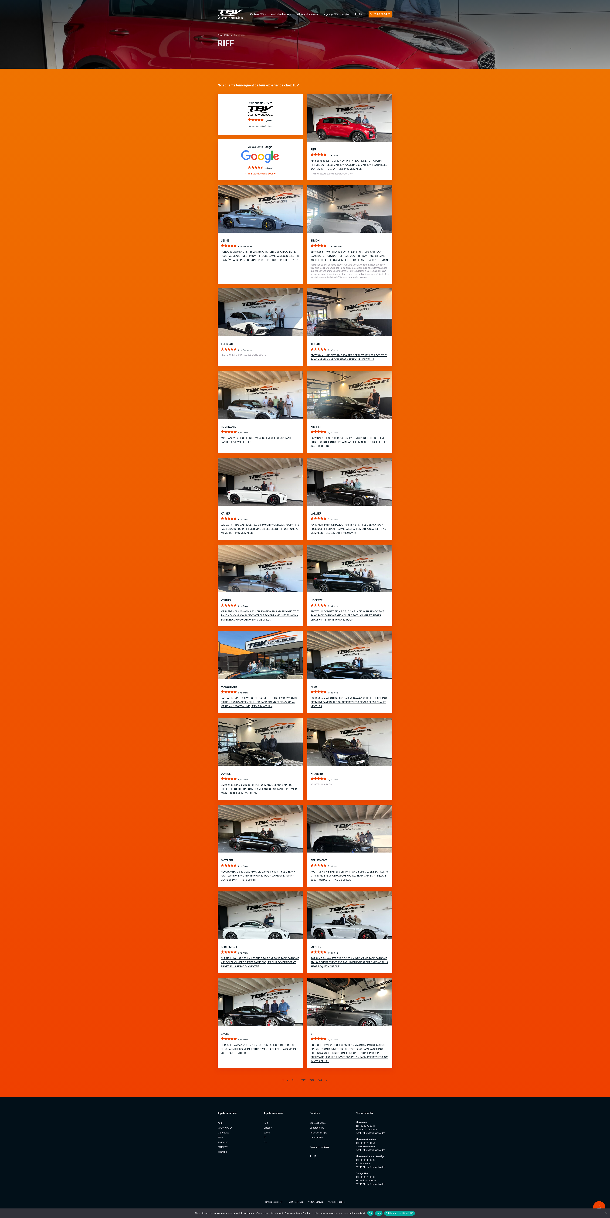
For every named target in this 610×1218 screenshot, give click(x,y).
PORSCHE (223, 1142)
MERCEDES (223, 1132)
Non (379, 1213)
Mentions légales (296, 1202)
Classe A (268, 1127)
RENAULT (222, 1152)
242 (303, 1080)
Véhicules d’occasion (281, 14)
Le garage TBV (330, 14)
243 (311, 1080)
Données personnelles (274, 1202)
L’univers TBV (257, 14)
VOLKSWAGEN (225, 1127)
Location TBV (316, 1137)
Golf (266, 1123)
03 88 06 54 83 (381, 14)
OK (370, 1213)
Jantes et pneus (317, 1123)
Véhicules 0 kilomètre (308, 14)
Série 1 (267, 1132)
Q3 (265, 1142)
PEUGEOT (222, 1147)
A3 (265, 1137)
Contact (346, 14)
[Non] (606, 1213)
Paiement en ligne (318, 1132)
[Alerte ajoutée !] (599, 1207)
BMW (220, 1137)
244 (320, 1080)
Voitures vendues (315, 1202)
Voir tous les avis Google (261, 173)
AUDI (220, 1123)
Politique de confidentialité (399, 1213)
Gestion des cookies (336, 1202)
